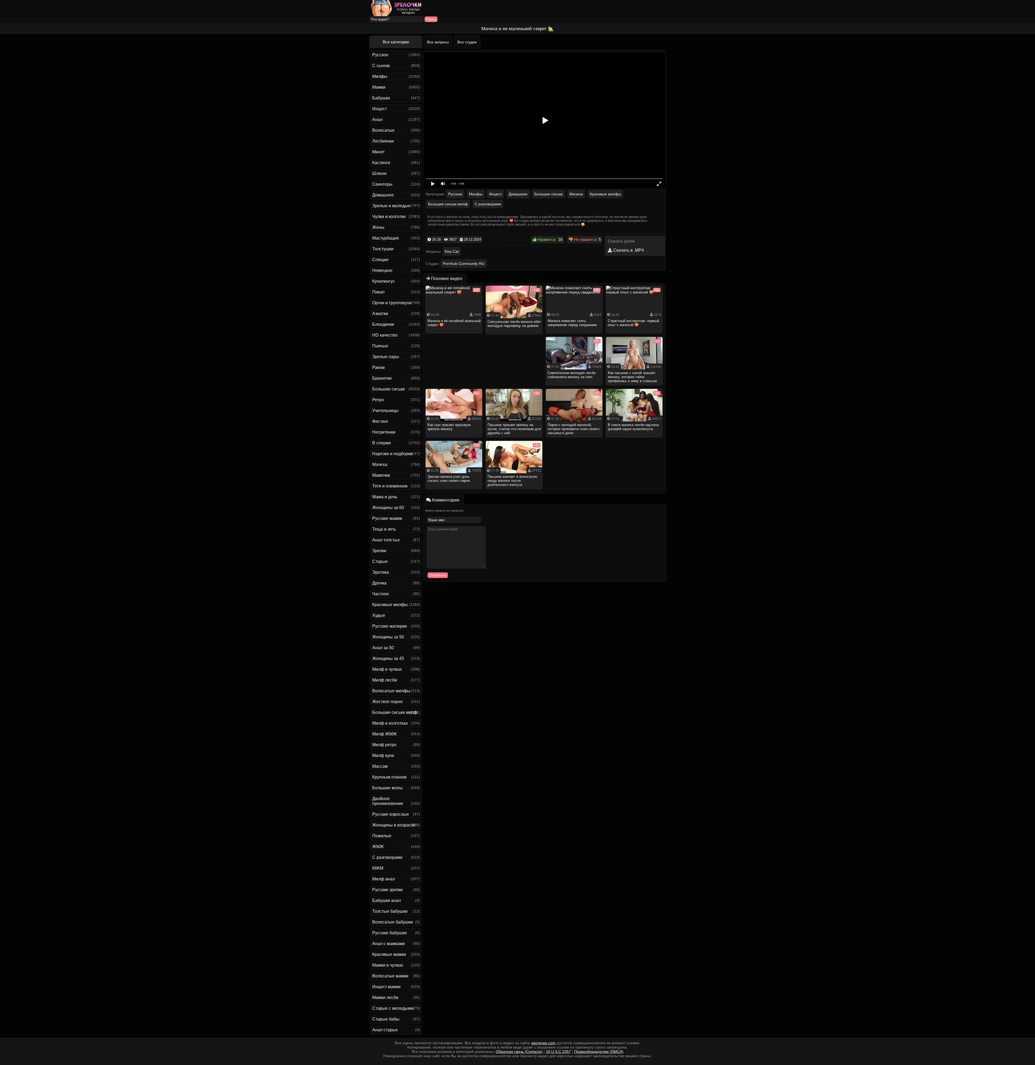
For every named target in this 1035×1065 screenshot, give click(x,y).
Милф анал (383, 879)
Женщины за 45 (388, 658)
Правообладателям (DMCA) (598, 1051)
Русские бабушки (389, 933)
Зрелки (379, 550)
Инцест (379, 108)
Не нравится (585, 239)
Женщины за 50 (388, 637)
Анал (377, 119)
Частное (380, 594)
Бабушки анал (386, 900)
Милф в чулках (387, 669)
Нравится (546, 239)
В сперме (381, 443)
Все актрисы (438, 42)
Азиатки (380, 313)
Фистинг (380, 421)
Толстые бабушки (390, 911)
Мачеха (379, 464)
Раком (378, 367)
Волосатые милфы (391, 691)
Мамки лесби (385, 997)
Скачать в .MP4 (628, 250)
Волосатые (383, 130)
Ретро (378, 399)
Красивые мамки (389, 954)
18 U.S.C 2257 (558, 1051)
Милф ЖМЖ (384, 734)
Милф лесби (384, 680)
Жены (378, 227)
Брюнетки (382, 378)
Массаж (380, 766)
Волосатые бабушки (392, 922)
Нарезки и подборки (392, 453)
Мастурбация (385, 238)
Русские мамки (387, 518)
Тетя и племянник (390, 486)
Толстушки (383, 249)
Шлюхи (379, 173)
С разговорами (387, 857)
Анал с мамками (388, 943)
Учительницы (385, 410)
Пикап (378, 292)
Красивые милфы (390, 604)
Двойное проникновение (387, 801)
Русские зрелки (387, 889)
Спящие (380, 259)
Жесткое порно (387, 701)
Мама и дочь (384, 497)
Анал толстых (386, 540)
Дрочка (379, 583)
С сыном (381, 65)
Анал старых (385, 1030)
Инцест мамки (386, 986)
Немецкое (382, 270)
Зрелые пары (385, 356)
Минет (378, 152)
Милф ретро (384, 744)
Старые (380, 561)
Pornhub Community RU (463, 263)
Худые (378, 615)
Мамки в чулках (387, 965)
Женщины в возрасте (393, 825)
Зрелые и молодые (391, 205)
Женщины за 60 (388, 507)
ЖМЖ (378, 846)
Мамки (378, 87)
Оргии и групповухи (392, 302)
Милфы (379, 76)
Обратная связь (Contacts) (519, 1051)
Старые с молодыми (392, 1008)
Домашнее (383, 195)
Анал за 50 (383, 647)
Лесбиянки (383, 141)
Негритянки (383, 432)
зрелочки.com (543, 1043)
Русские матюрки (389, 626)
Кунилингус (383, 281)
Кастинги (381, 162)
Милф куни (383, 755)
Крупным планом (389, 777)
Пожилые (381, 836)
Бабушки (381, 98)
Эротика (380, 572)
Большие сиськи (388, 389)
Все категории (396, 42)
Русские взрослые (390, 814)
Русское (380, 55)
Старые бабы (385, 1019)
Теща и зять (384, 529)
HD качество (385, 335)
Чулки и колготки (389, 216)
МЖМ (377, 868)
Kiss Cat (452, 251)
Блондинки (383, 324)
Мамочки (381, 475)
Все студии (467, 42)
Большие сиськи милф (394, 712)
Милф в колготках (390, 723)
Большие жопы (387, 788)
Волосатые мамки (390, 976)
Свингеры (382, 184)
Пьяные (380, 346)
